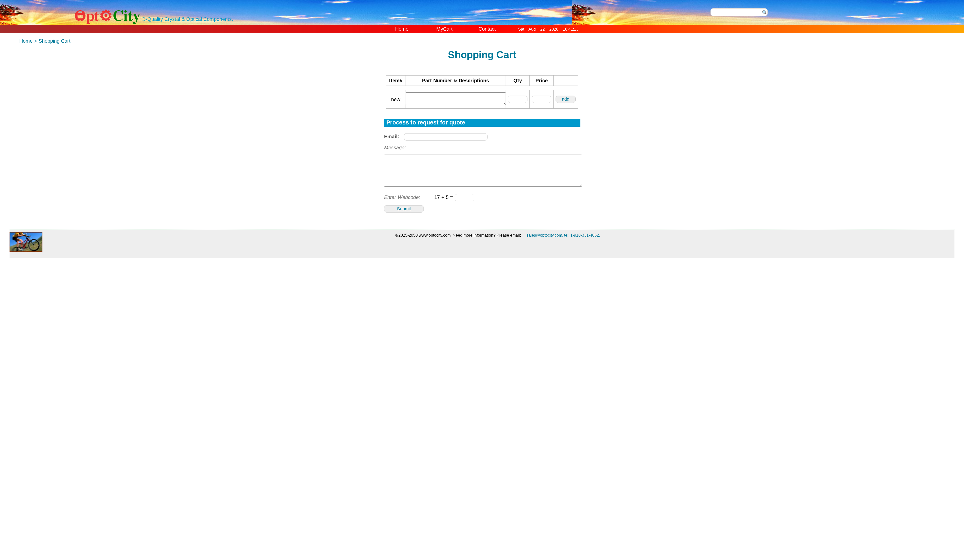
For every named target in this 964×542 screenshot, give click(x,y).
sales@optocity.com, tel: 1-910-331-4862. (563, 235)
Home (401, 29)
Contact (487, 29)
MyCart (444, 29)
